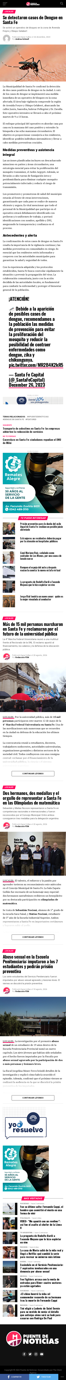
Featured (31, 420)
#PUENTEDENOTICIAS (38, 417)
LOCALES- (8, 717)
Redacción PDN (22, 657)
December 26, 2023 (27, 384)
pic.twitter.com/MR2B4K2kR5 (36, 364)
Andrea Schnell (22, 39)
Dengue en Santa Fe (14, 420)
